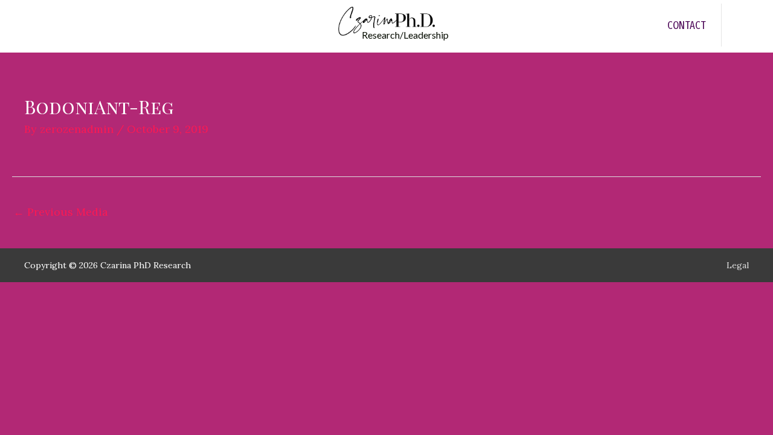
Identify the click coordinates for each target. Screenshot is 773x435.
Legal (737, 265)
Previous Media (60, 212)
